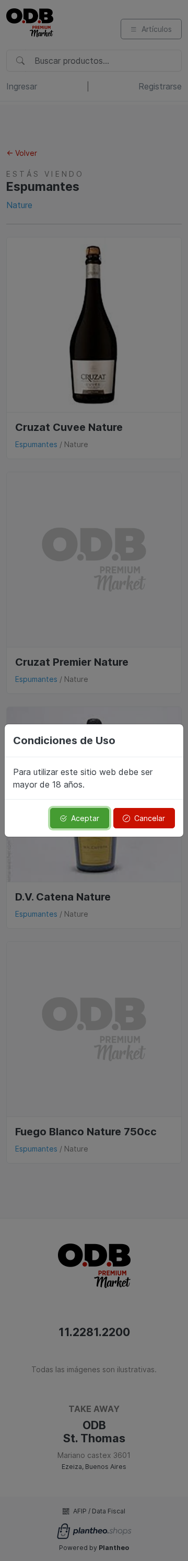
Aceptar (85, 818)
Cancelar (149, 818)
